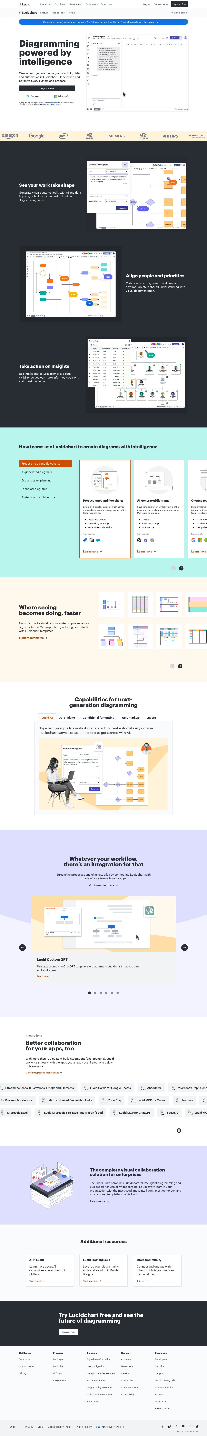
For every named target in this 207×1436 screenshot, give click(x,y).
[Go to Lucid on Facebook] (176, 1426)
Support (159, 1373)
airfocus (57, 1373)
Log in (146, 4)
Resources (75, 4)
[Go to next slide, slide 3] (184, 947)
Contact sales (161, 4)
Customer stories (130, 1387)
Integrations (59, 1380)
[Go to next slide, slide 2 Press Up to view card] (181, 568)
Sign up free (179, 4)
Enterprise (106, 4)
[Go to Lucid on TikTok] (197, 1426)
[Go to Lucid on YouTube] (183, 1426)
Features (45, 12)
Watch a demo (179, 12)
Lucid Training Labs (165, 1380)
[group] (103, 774)
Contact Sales (26, 1366)
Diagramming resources (100, 1387)
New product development (101, 1373)
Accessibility (127, 1394)
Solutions (60, 4)
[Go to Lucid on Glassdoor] (190, 1426)
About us (126, 1359)
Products (45, 4)
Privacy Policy (55, 104)
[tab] (45, 463)
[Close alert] (184, 22)
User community (164, 1387)
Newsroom (127, 1366)
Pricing (71, 12)
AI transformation (96, 1380)
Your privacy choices (113, 1426)
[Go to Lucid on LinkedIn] (155, 1426)
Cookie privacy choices (60, 1426)
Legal (40, 1426)
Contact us (127, 1380)
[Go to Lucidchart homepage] (29, 12)
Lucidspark (59, 1359)
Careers (125, 1373)
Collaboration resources (100, 1394)
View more (92, 1401)
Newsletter (161, 1401)
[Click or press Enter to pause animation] (179, 1130)
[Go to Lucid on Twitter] (162, 1426)
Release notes (162, 1408)
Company (90, 4)
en (14, 1426)
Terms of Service (50, 102)
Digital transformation (99, 1359)
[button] (89, 993)
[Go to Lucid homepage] (29, 4)
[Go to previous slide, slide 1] (22, 947)
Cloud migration (95, 1366)
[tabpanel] (105, 509)
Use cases (57, 12)
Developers (161, 1359)
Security (159, 1366)
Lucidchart (59, 1366)
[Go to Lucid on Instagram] (169, 1426)
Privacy (29, 1426)
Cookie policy (84, 1426)
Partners (159, 1394)
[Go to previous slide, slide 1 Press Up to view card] (173, 568)
